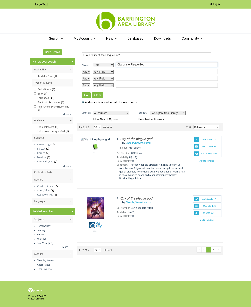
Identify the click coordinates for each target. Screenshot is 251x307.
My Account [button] (83, 38)
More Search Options (105, 119)
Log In (216, 4)
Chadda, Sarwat (45, 186)
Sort (188, 127)
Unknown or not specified (51, 131)
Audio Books (45, 89)
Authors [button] (38, 179)
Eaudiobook (44, 98)
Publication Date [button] (43, 172)
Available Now (45, 76)
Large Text (41, 4)
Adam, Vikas (43, 190)
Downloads (162, 38)
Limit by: (86, 112)
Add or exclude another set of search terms (110, 102)
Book (41, 93)
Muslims (41, 157)
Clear (97, 95)
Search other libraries (151, 119)
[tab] (52, 61)
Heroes (41, 153)
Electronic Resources (49, 102)
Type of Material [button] (43, 82)
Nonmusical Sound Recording (53, 106)
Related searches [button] (43, 211)
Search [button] (54, 38)
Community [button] (191, 38)
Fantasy (41, 148)
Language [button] (39, 201)
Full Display (209, 146)
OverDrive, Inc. (45, 194)
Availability (209, 139)
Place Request (209, 153)
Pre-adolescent (46, 127)
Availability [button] (40, 69)
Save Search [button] (52, 52)
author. (139, 143)
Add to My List (206, 160)
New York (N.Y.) (45, 161)
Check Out (209, 213)
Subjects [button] (39, 137)
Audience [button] (39, 120)
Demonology (44, 144)
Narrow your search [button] (44, 61)
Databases (135, 38)
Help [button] (110, 38)
